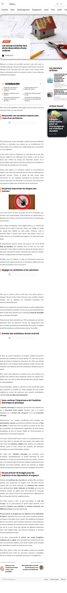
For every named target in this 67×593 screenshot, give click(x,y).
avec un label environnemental (16, 395)
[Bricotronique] (12, 4)
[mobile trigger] (3, 4)
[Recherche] (57, 4)
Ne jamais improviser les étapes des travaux (31, 88)
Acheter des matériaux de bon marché (32, 94)
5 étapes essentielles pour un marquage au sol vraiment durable (56, 125)
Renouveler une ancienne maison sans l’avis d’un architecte (10, 89)
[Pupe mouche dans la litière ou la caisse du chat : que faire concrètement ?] (50, 94)
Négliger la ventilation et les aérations (11, 94)
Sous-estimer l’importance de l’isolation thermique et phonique (12, 99)
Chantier (52, 116)
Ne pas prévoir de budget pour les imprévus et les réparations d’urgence (32, 99)
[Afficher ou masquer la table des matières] (30, 84)
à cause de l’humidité (36, 313)
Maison (6, 42)
